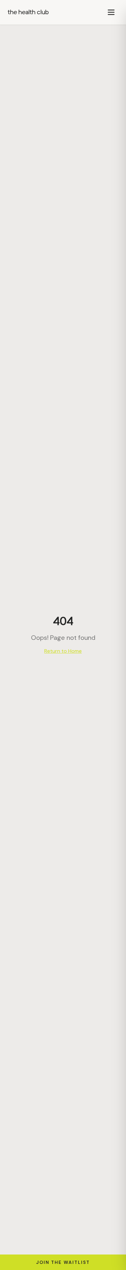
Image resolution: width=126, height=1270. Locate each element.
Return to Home (63, 651)
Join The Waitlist (63, 1262)
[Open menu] (111, 12)
